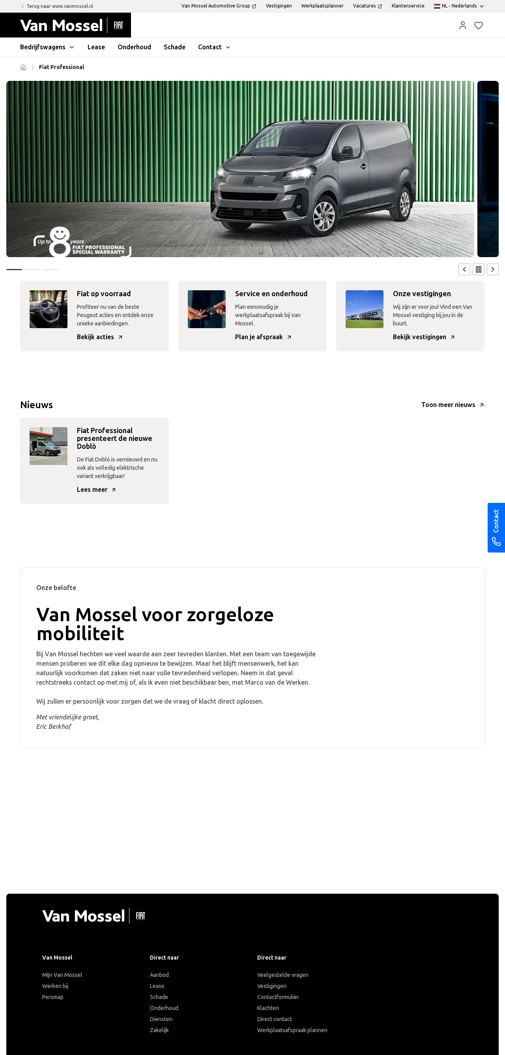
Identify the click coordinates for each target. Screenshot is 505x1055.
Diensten (161, 1019)
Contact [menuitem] (210, 47)
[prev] (464, 269)
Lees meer (92, 489)
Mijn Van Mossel (62, 975)
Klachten (268, 1008)
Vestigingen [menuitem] (279, 6)
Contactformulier (278, 997)
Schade (159, 997)
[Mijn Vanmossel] (462, 25)
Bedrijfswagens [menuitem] (42, 47)
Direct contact (274, 1019)
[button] (462, 25)
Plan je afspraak (259, 337)
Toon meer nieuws (448, 405)
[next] (493, 269)
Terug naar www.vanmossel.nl (59, 6)
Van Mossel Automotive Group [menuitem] (215, 6)
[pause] (478, 269)
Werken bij (55, 986)
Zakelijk (159, 1030)
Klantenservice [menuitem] (408, 6)
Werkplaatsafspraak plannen (292, 1030)
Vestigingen (271, 986)
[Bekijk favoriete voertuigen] (478, 25)
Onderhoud (164, 1008)
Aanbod (159, 975)
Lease (157, 986)
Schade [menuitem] (174, 47)
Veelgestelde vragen (283, 975)
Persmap (53, 997)
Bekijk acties (95, 337)
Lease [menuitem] (96, 47)
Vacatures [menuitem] (364, 6)
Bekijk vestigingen (419, 337)
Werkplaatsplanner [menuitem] (322, 6)
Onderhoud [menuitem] (134, 47)
